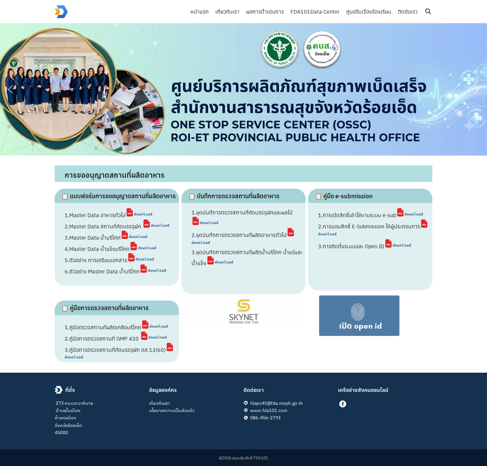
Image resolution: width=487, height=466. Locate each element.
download (143, 214)
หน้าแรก (199, 11)
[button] (10, 89)
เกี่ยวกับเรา (227, 11)
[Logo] (61, 11)
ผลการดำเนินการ (265, 11)
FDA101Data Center (315, 11)
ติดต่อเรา (408, 11)
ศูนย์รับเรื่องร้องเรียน (368, 11)
